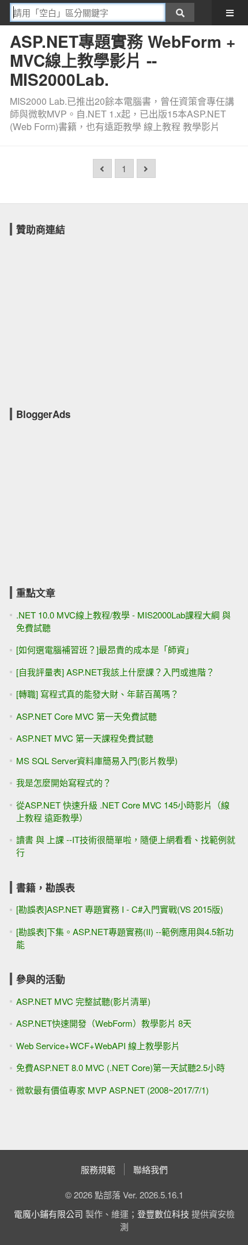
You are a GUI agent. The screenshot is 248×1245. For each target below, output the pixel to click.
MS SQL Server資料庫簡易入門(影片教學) (97, 760)
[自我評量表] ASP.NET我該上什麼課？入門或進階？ (115, 672)
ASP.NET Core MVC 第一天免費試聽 (86, 716)
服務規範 (98, 1169)
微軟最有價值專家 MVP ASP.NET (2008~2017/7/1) (112, 1090)
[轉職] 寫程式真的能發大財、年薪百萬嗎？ (97, 694)
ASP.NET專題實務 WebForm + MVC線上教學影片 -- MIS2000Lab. (122, 60)
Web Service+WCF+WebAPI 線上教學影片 (98, 1045)
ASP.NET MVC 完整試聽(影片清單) (83, 1001)
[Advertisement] (96, 314)
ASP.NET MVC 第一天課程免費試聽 (84, 738)
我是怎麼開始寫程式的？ (63, 782)
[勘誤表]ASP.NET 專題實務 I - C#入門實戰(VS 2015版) (119, 909)
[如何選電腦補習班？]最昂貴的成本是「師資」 (105, 649)
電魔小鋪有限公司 (48, 1214)
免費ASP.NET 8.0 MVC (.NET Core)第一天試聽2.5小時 (120, 1067)
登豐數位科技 (163, 1214)
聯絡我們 (150, 1169)
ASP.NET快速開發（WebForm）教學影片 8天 (103, 1023)
